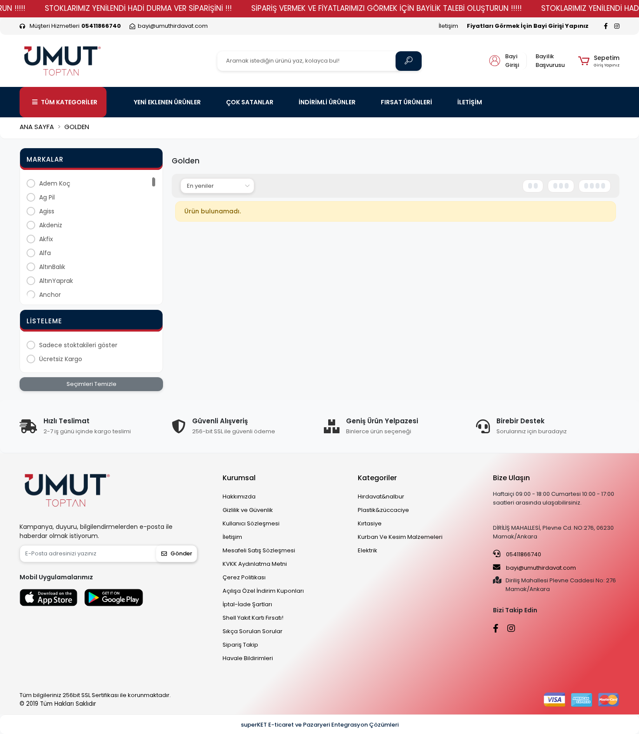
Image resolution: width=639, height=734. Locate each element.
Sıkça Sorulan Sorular (253, 631)
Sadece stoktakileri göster (78, 345)
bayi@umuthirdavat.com (540, 568)
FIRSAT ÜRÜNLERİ (406, 102)
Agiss (46, 211)
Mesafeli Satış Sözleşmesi (259, 550)
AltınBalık (52, 266)
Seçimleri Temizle (91, 384)
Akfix (46, 239)
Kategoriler (377, 478)
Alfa (45, 253)
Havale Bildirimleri (248, 658)
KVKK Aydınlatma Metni (255, 564)
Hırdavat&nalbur (381, 496)
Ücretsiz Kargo (60, 359)
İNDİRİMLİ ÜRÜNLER (327, 102)
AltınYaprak (56, 280)
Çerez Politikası (244, 577)
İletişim (448, 26)
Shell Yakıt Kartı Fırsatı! (253, 618)
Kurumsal (239, 478)
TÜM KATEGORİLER (69, 102)
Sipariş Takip (240, 645)
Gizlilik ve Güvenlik (248, 510)
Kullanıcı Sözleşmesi (251, 523)
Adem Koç (54, 183)
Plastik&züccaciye (383, 510)
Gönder (181, 553)
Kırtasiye (370, 523)
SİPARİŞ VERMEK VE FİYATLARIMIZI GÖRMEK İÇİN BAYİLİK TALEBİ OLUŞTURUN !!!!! (386, 8)
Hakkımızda (239, 496)
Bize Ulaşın (511, 478)
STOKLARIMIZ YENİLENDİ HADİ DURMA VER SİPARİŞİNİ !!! (138, 8)
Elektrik (367, 550)
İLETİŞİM (469, 102)
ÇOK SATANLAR (249, 102)
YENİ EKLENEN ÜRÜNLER (167, 102)
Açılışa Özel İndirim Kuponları (263, 591)
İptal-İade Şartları (247, 604)
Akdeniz (50, 225)
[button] (598, 60)
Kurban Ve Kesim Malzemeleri (400, 537)
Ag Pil (47, 197)
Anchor (50, 294)
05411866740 (523, 554)
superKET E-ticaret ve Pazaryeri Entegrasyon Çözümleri (320, 725)
